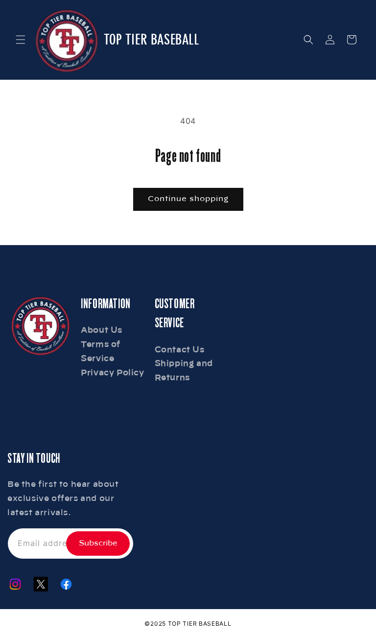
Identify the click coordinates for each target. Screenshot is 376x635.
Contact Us (180, 350)
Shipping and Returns (184, 371)
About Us (101, 330)
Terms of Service (100, 351)
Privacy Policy (112, 373)
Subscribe (98, 543)
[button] (20, 39)
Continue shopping (188, 199)
